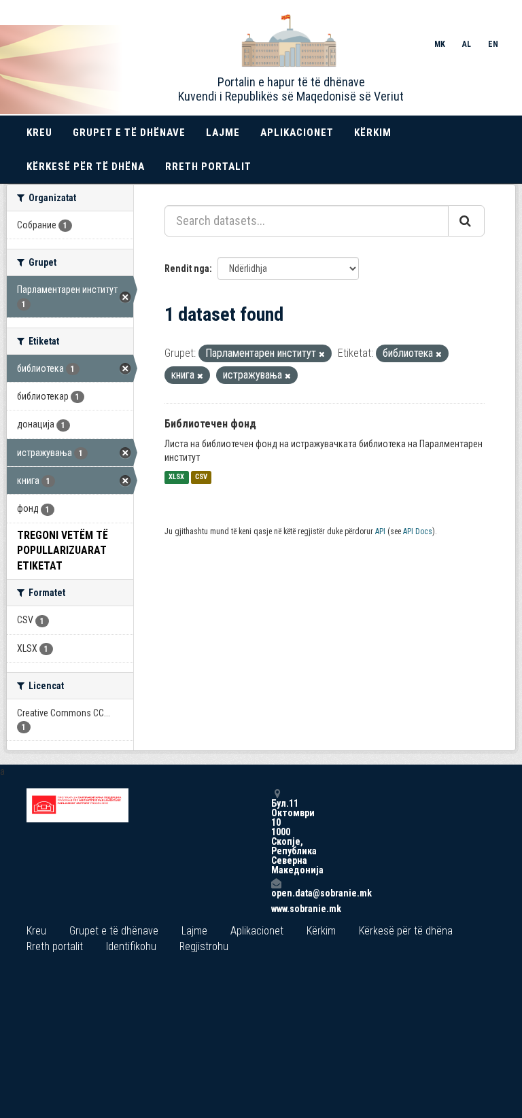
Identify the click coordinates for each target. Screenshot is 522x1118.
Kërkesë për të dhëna (86, 166)
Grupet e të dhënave (129, 132)
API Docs (417, 531)
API (380, 531)
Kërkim (373, 132)
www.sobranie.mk (276, 908)
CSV (201, 477)
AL (466, 44)
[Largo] (322, 354)
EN (493, 44)
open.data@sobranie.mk (276, 893)
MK (439, 44)
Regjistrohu (203, 946)
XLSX (176, 477)
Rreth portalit (208, 166)
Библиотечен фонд (210, 423)
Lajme (223, 132)
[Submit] (466, 221)
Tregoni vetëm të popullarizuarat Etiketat (62, 551)
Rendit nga (186, 268)
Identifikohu (131, 946)
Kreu (39, 132)
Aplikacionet (297, 132)
